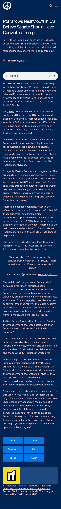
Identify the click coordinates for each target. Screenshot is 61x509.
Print (12, 440)
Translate (34, 458)
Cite (34, 449)
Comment (12, 449)
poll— (10, 111)
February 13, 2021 (47, 274)
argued (7, 366)
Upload (13, 458)
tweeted (41, 321)
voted (6, 87)
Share (34, 440)
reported (31, 300)
